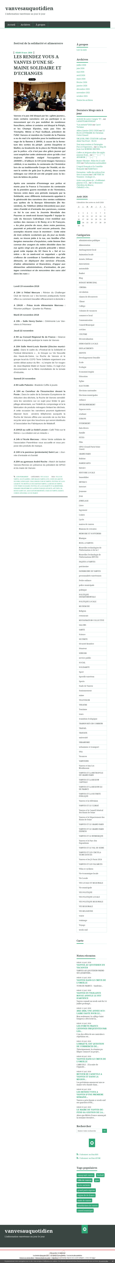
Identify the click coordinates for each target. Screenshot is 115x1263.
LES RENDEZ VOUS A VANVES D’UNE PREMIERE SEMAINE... (90, 1094)
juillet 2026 (81, 65)
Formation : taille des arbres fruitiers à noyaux (91, 173)
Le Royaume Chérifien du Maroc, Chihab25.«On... (90, 185)
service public (85, 658)
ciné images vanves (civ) (40, 479)
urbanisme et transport (89, 747)
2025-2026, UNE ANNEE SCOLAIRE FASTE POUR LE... (91, 1012)
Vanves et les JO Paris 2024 (90, 859)
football (100, 1175)
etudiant (82, 414)
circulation (83, 292)
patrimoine (84, 566)
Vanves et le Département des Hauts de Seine (91, 818)
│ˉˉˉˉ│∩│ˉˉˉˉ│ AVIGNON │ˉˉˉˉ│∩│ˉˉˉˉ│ (91, 156)
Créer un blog (53, 1253)
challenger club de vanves (40, 481)
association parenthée (36, 491)
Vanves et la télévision (88, 801)
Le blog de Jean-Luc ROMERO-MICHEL (91, 148)
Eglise (81, 381)
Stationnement (85, 690)
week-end (83, 930)
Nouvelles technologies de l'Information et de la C (90, 548)
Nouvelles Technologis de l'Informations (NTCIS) (90, 555)
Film (81, 442)
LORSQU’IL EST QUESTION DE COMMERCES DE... (90, 1045)
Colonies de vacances (88, 311)
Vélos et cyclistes (86, 869)
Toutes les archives (85, 100)
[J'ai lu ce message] (113, 1261)
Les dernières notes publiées (58, 1255)
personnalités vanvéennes (90, 575)
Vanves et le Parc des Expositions (88, 841)
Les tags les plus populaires (74, 1255)
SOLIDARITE (84, 667)
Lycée (81, 519)
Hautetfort (62, 1253)
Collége (82, 306)
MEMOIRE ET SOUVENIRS (90, 533)
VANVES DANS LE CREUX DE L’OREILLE (91, 981)
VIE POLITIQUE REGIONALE (91, 901)
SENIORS (83, 653)
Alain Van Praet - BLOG (86, 141)
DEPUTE (82, 353)
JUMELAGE (83, 501)
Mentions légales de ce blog (42, 1258)
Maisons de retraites (87, 529)
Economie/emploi (86, 372)
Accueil (11, 24)
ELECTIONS (84, 386)
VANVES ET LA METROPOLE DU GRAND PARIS (91, 774)
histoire (82, 468)
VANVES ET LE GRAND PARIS (91, 824)
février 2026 (82, 82)
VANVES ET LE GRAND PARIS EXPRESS (91, 830)
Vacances (83, 756)
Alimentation (84, 245)
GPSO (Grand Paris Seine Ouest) (89, 448)
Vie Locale (45, 477)
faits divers (83, 428)
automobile (84, 268)
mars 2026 (81, 79)
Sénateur (83, 648)
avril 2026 (81, 75)
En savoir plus (103, 1261)
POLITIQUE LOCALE (87, 601)
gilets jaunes (25, 479)
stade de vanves (51, 491)
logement (83, 510)
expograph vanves (85, 1175)
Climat (82, 301)
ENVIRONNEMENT (87, 404)
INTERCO (83, 482)
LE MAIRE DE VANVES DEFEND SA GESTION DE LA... (90, 1111)
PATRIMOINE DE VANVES (90, 571)
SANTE (82, 629)
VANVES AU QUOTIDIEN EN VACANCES (91, 966)
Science (82, 634)
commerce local (86, 315)
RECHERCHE (84, 606)
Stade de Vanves (86, 686)
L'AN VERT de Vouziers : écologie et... (90, 175)
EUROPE (82, 418)
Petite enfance (85, 580)
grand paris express (86, 1190)
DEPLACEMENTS (86, 348)
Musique (82, 538)
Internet (82, 486)
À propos (40, 24)
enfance (82, 400)
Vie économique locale (88, 873)
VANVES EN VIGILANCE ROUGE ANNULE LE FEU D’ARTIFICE (89, 995)
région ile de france (86, 1195)
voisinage (83, 920)
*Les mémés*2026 (84, 124)
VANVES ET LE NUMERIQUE (91, 836)
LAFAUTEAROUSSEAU (86, 121)
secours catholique (21, 481)
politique (83, 590)
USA (81, 751)
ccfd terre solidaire (22, 486)
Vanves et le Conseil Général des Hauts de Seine (91, 811)
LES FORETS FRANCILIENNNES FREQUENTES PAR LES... (91, 1028)
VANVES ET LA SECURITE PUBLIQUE (90, 795)
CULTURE (83, 334)
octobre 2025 (82, 96)
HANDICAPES (85, 463)
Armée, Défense (86, 259)
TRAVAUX (83, 733)
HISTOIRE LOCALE (87, 472)
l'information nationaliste (95, 163)
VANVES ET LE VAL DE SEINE (91, 848)
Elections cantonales (87, 390)
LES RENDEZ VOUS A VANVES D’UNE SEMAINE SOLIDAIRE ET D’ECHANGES (37, 65)
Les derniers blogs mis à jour (41, 1255)
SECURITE (83, 639)
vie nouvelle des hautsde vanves (34, 484)
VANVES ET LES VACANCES (90, 864)
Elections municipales (88, 395)
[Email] (92, 1143)
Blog (81, 278)
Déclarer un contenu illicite (27, 1258)
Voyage (82, 925)
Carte (80, 940)
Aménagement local (87, 250)
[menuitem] (11, 24)
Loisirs (82, 515)
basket (60, 491)
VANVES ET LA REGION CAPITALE (89, 781)
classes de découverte (88, 296)
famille (82, 433)
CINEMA (82, 287)
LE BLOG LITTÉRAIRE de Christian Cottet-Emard (91, 132)
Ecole (81, 362)
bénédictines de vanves (88, 1205)
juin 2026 (80, 68)
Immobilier (84, 477)
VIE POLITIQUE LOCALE (89, 897)
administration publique (89, 240)
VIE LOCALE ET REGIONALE (91, 883)
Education (83, 376)
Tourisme (83, 709)
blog (93, 1258)
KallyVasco (92, 169)
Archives (25, 24)
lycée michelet (84, 1185)
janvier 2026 (82, 86)
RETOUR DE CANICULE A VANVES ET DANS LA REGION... (89, 1077)
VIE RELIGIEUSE (86, 911)
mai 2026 (80, 72)
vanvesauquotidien (29, 8)
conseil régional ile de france (26, 493)
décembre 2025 (83, 89)
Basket (82, 273)
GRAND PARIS (85, 454)
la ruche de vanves (54, 484)
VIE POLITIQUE (85, 892)
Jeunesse (82, 491)
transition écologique (88, 719)
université (83, 737)
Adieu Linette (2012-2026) (88, 130)
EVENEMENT (84, 423)
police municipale (86, 585)
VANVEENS (84, 761)
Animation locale (86, 254)
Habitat (82, 458)
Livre (81, 505)
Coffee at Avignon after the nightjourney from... (91, 153)
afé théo (56, 488)
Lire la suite (82, 50)
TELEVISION (84, 700)
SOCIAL (82, 662)
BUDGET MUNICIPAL (88, 282)
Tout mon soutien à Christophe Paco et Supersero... (90, 145)
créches (82, 329)
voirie (81, 916)
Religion (82, 611)
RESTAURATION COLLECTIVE (91, 620)
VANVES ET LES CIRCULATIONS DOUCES (90, 853)
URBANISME (84, 742)
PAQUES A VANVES (87, 561)
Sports (81, 681)
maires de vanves (86, 524)
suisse (81, 695)
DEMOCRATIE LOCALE (88, 343)
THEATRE (83, 705)
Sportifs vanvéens (86, 676)
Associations (84, 264)
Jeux (81, 496)
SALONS (82, 625)
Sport (81, 672)
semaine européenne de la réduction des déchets (33, 488)
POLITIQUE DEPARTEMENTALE (87, 595)
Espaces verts (85, 409)
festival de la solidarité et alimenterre (47, 486)
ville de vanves (84, 1180)
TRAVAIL (82, 728)
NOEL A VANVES (86, 543)
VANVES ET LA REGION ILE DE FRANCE (90, 788)
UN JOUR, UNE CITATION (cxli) (90, 138)
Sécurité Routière (86, 643)
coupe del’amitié (56, 479)
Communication (86, 320)
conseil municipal (85, 1210)
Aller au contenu (8, 2)
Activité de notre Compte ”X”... (90, 119)
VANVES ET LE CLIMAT (89, 805)
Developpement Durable (89, 357)
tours (81, 714)
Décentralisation (86, 339)
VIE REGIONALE (86, 906)
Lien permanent (22, 477)
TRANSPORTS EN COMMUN (91, 723)
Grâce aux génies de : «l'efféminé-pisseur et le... (91, 181)
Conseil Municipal (86, 325)
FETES (81, 437)
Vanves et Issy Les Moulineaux (86, 766)
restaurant (83, 615)
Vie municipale (85, 887)
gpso (97, 1180)
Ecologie (82, 367)
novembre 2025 (83, 92)
